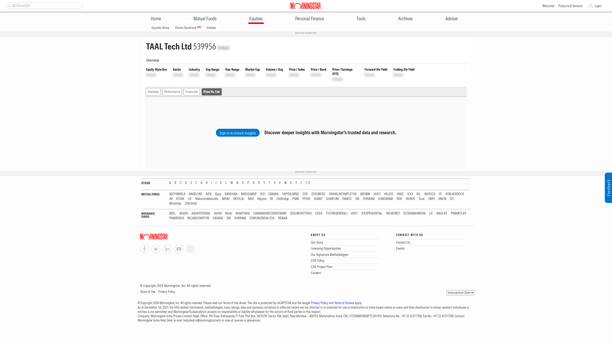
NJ (271, 199)
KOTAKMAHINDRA (415, 213)
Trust (422, 199)
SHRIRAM (369, 199)
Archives (405, 19)
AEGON (183, 213)
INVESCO (429, 194)
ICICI (410, 194)
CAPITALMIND (290, 194)
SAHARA (218, 218)
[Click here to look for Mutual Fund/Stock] (9, 5)
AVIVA (218, 213)
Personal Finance (309, 19)
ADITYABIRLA (177, 194)
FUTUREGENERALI (336, 213)
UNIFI (431, 199)
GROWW (365, 194)
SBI (357, 199)
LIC (190, 199)
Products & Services (570, 6)
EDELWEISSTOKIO (301, 213)
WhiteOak (175, 203)
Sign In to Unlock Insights (238, 133)
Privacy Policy (166, 292)
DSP (305, 194)
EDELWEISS (318, 194)
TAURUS (410, 199)
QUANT (318, 199)
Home (156, 19)
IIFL (418, 194)
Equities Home (160, 28)
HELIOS (388, 194)
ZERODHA (191, 203)
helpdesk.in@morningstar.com (201, 320)
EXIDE (318, 213)
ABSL (172, 213)
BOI (262, 194)
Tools (361, 19)
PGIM (295, 199)
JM (171, 199)
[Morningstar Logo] (305, 6)
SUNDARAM (385, 199)
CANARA (273, 194)
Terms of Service (344, 303)
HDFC (377, 194)
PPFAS (306, 199)
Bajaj (218, 194)
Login (598, 6)
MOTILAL (238, 199)
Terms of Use (147, 292)
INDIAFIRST (393, 213)
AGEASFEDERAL (201, 213)
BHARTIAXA (243, 213)
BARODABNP (249, 194)
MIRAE (226, 199)
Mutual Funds (205, 19)
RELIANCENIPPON (198, 218)
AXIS (209, 194)
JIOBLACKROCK (454, 194)
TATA (399, 199)
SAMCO (347, 199)
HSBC (400, 194)
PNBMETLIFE (458, 213)
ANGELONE (195, 194)
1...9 (308, 183)
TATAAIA (282, 218)
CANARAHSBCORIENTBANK (270, 213)
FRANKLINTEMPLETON (342, 194)
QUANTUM (332, 199)
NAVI (251, 199)
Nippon (262, 199)
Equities (256, 19)
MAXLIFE (442, 213)
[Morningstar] (164, 236)
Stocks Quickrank (188, 28)
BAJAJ (228, 213)
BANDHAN (231, 194)
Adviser (451, 19)
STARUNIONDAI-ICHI (262, 218)
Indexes (211, 28)
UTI (452, 199)
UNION (442, 199)
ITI (440, 194)
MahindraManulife (206, 199)
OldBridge (283, 199)
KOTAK (180, 199)
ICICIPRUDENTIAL (371, 213)
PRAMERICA (176, 218)
